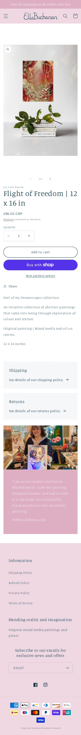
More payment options (40, 275)
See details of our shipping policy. (36, 380)
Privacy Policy (19, 593)
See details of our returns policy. (34, 411)
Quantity (9, 227)
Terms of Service (21, 603)
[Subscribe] (67, 667)
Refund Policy (19, 583)
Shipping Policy (20, 572)
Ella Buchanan (34, 728)
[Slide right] (50, 179)
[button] (6, 16)
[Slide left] (30, 179)
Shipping (8, 219)
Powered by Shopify (51, 728)
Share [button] (13, 286)
